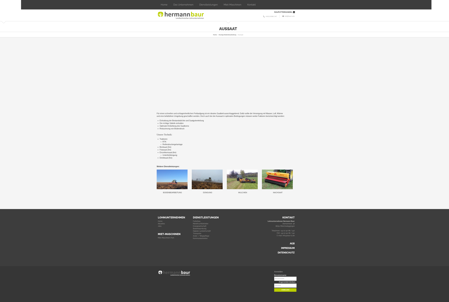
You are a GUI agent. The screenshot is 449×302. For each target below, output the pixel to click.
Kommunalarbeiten (200, 238)
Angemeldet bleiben (287, 282)
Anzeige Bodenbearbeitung (227, 35)
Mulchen (242, 193)
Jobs (159, 226)
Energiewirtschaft (199, 226)
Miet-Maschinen (232, 4)
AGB (292, 243)
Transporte (197, 233)
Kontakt (251, 4)
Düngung (207, 193)
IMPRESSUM (288, 248)
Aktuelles (161, 224)
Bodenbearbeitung (172, 193)
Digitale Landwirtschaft (202, 231)
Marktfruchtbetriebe (200, 224)
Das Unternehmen (183, 4)
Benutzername (280, 275)
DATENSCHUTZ (286, 252)
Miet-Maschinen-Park (166, 238)
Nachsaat (277, 193)
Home (164, 4)
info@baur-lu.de (290, 16)
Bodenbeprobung (199, 228)
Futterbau (196, 221)
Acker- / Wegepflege (201, 236)
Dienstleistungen (208, 4)
